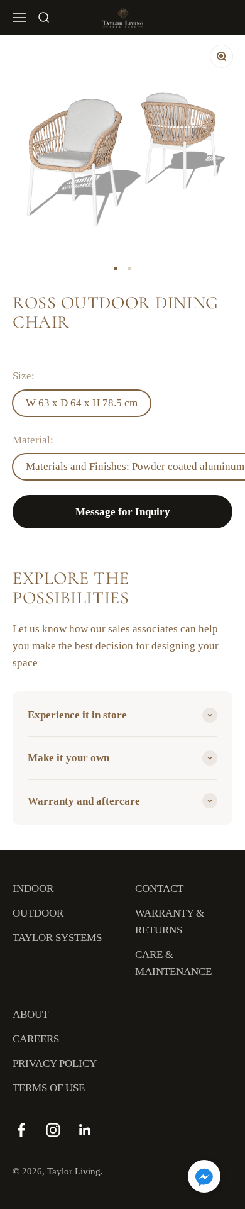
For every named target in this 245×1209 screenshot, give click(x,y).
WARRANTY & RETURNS (169, 921)
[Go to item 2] (129, 268)
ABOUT (30, 1014)
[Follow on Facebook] (21, 1130)
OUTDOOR (38, 913)
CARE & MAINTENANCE (173, 963)
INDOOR (33, 888)
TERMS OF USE (49, 1088)
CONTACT (159, 888)
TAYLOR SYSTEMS (57, 938)
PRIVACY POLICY (55, 1063)
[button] (204, 1178)
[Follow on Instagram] (53, 1130)
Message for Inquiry (122, 512)
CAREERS (36, 1039)
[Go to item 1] (115, 268)
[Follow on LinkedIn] (85, 1130)
